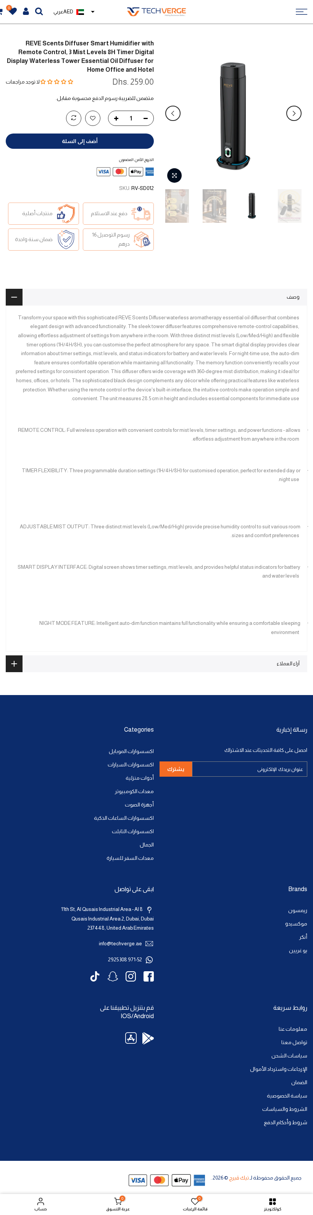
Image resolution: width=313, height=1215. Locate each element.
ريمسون (297, 910)
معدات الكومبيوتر (134, 791)
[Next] (173, 113)
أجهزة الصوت (139, 805)
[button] (56, 82)
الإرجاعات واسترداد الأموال (278, 1069)
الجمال (147, 845)
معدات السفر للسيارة (130, 858)
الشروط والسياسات (284, 1109)
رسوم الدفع (105, 98)
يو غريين (298, 950)
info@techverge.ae (120, 943)
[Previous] (294, 113)
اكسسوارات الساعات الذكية (124, 818)
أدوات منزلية (140, 778)
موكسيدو (296, 924)
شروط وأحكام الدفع (285, 1122)
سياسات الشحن (289, 1056)
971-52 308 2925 (125, 959)
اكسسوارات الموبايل (131, 751)
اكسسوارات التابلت (133, 831)
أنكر (303, 937)
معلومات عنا (293, 1029)
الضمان (299, 1082)
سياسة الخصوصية (287, 1096)
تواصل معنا (294, 1042)
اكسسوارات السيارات (131, 765)
